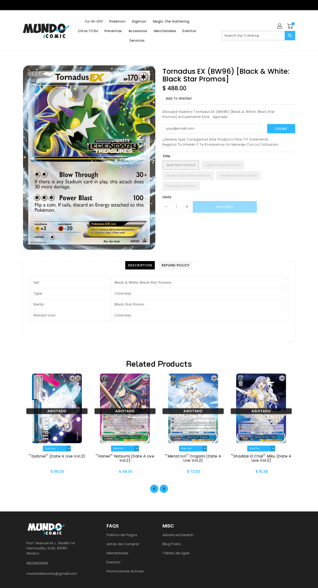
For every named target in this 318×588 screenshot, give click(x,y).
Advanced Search (178, 534)
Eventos (114, 562)
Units (167, 197)
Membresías (117, 553)
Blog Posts (171, 543)
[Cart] (290, 26)
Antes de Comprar (123, 543)
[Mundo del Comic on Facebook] (149, 4)
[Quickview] (30, 473)
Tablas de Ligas (176, 553)
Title (166, 156)
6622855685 (37, 563)
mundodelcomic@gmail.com (52, 573)
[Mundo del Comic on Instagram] (158, 4)
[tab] (140, 265)
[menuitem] (94, 21)
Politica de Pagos (122, 534)
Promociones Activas (125, 571)
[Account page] (280, 26)
